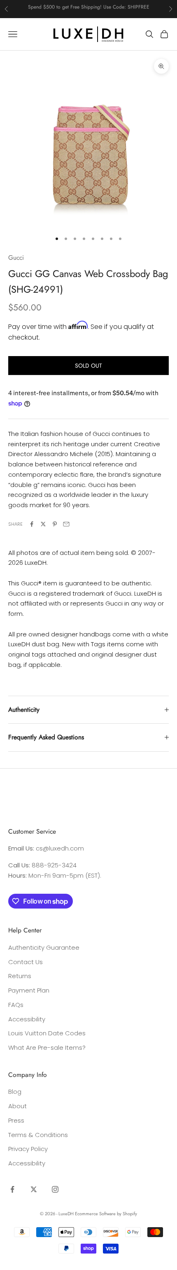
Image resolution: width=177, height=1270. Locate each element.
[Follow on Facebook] (12, 1189)
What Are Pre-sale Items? (47, 1047)
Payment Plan (28, 990)
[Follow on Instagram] (55, 1189)
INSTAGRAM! (119, 8)
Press (16, 1120)
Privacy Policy (28, 1148)
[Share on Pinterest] (54, 524)
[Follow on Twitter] (34, 1189)
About (17, 1106)
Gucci (16, 257)
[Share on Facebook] (31, 524)
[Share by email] (66, 524)
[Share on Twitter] (43, 524)
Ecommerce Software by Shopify (106, 1213)
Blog (14, 1091)
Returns (19, 976)
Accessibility (26, 1019)
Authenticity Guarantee (43, 947)
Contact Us (25, 962)
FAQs (15, 1004)
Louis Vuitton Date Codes (47, 1033)
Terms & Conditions (38, 1134)
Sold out (88, 365)
